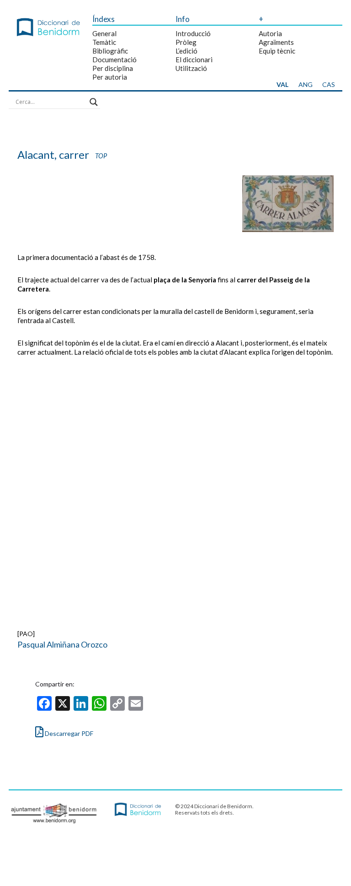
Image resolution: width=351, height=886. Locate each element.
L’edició (186, 51)
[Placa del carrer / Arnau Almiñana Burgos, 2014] (288, 229)
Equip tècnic (277, 51)
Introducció (193, 33)
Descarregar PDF (68, 733)
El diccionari (194, 59)
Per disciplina (112, 68)
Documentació (114, 59)
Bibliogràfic (110, 51)
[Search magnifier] (93, 102)
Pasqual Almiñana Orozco (62, 644)
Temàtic (104, 42)
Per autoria (109, 77)
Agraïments (276, 42)
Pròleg (186, 42)
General (104, 33)
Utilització (191, 68)
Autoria (270, 33)
